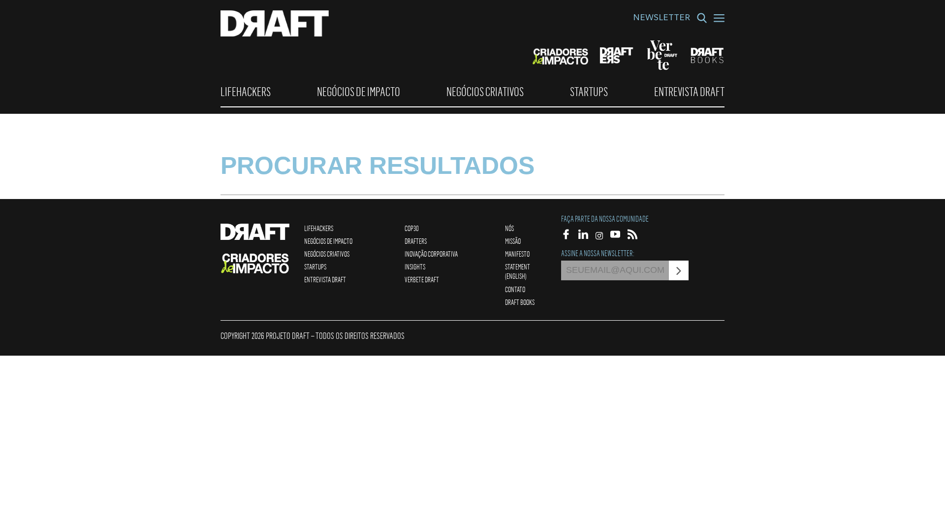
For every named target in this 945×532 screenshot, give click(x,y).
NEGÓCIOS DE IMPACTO (358, 91)
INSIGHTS (415, 266)
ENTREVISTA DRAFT (689, 91)
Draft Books (520, 302)
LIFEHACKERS (245, 91)
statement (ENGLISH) (517, 271)
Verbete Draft (422, 279)
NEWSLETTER (661, 19)
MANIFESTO (517, 253)
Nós (509, 228)
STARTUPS (589, 91)
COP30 (412, 228)
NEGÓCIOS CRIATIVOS (485, 91)
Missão (513, 240)
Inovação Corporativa (431, 253)
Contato (515, 289)
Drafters (416, 240)
